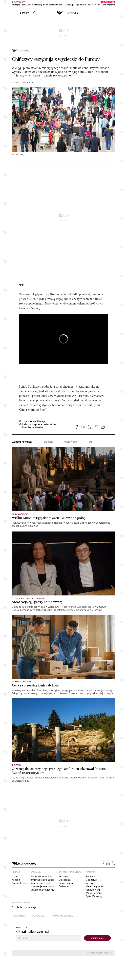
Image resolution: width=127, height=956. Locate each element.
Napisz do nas (19, 883)
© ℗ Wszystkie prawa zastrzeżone (37, 424)
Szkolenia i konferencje (24, 907)
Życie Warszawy (94, 896)
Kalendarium (38, 916)
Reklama (63, 876)
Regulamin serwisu (40, 883)
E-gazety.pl (91, 880)
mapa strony (18, 916)
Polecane (47, 441)
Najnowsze (70, 441)
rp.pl (21, 284)
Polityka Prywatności (41, 876)
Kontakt (16, 880)
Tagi (89, 441)
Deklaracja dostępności (43, 889)
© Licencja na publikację (32, 421)
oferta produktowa (63, 916)
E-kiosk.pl (90, 876)
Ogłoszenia (65, 880)
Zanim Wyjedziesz (20, 514)
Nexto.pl (90, 883)
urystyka (72, 13)
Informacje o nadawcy (42, 886)
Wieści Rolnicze (94, 893)
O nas (15, 876)
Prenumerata (66, 883)
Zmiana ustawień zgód (43, 880)
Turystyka (24, 51)
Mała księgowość (95, 886)
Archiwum (64, 886)
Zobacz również (22, 441)
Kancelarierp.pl (93, 889)
